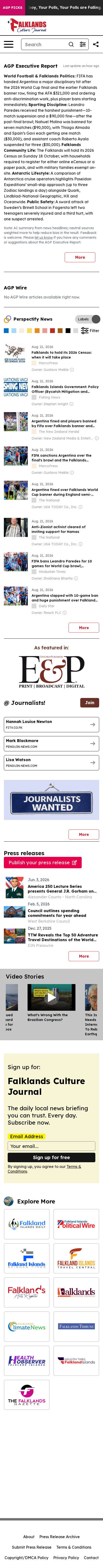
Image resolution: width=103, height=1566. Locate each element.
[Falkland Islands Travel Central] (76, 1258)
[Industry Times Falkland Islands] (76, 1361)
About (28, 1536)
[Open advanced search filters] (82, 44)
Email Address (26, 1136)
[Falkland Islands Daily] (27, 1224)
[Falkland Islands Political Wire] (76, 1224)
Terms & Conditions (73, 1547)
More (80, 257)
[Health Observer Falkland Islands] (27, 1361)
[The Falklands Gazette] (27, 1395)
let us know (44, 237)
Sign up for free (51, 1157)
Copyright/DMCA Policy (26, 1557)
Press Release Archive (59, 1536)
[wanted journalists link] (52, 672)
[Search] (71, 44)
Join (89, 702)
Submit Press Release (32, 1547)
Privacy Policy (66, 1557)
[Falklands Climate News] (27, 1326)
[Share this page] (95, 44)
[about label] (34, 363)
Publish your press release (39, 862)
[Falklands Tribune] (76, 1326)
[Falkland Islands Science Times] (27, 1258)
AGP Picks (12, 7)
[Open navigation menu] (8, 44)
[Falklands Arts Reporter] (27, 1292)
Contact (91, 1557)
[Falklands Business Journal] (76, 1292)
